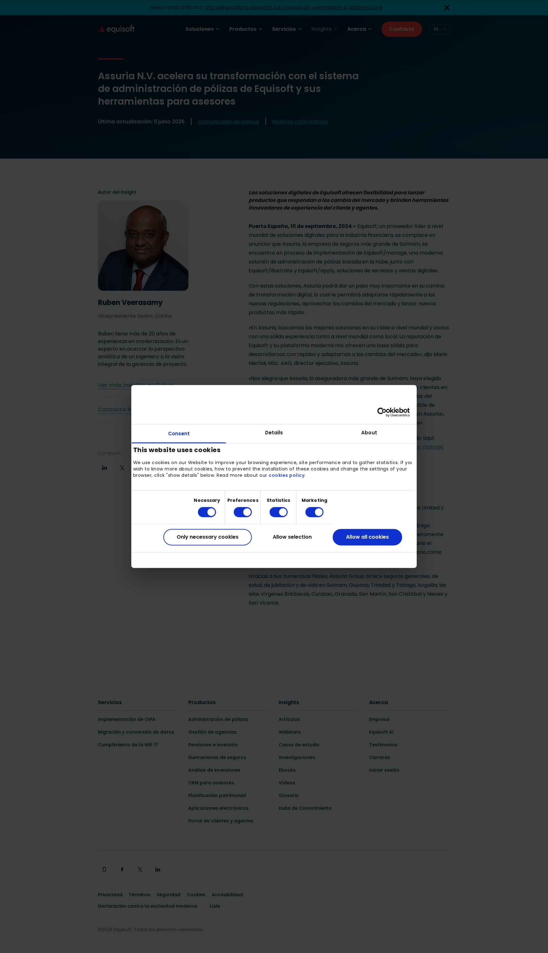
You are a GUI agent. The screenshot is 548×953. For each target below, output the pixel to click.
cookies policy (286, 475)
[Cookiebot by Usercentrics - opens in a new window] (382, 412)
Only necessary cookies (207, 537)
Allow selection (292, 537)
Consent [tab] (179, 433)
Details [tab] (274, 432)
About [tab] (369, 432)
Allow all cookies (367, 537)
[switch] (238, 512)
